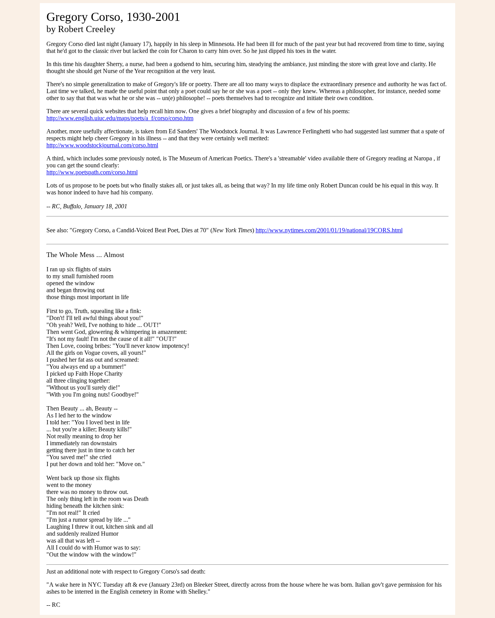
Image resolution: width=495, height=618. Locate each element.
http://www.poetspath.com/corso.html (92, 172)
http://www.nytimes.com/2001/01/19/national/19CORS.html (329, 230)
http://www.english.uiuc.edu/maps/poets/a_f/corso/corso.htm (119, 118)
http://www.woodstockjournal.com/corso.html (102, 145)
